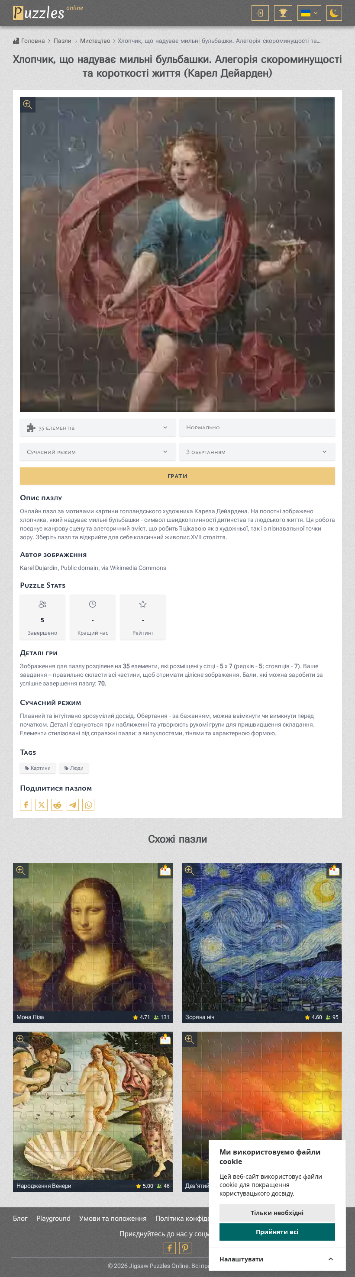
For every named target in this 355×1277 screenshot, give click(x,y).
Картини (41, 768)
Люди (77, 768)
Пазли (62, 40)
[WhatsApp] (88, 805)
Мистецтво (95, 40)
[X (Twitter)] (42, 805)
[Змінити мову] (309, 13)
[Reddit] (57, 805)
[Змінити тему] (334, 13)
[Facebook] (26, 805)
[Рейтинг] (283, 13)
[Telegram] (73, 805)
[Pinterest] (185, 1248)
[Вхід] (260, 13)
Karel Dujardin (39, 567)
